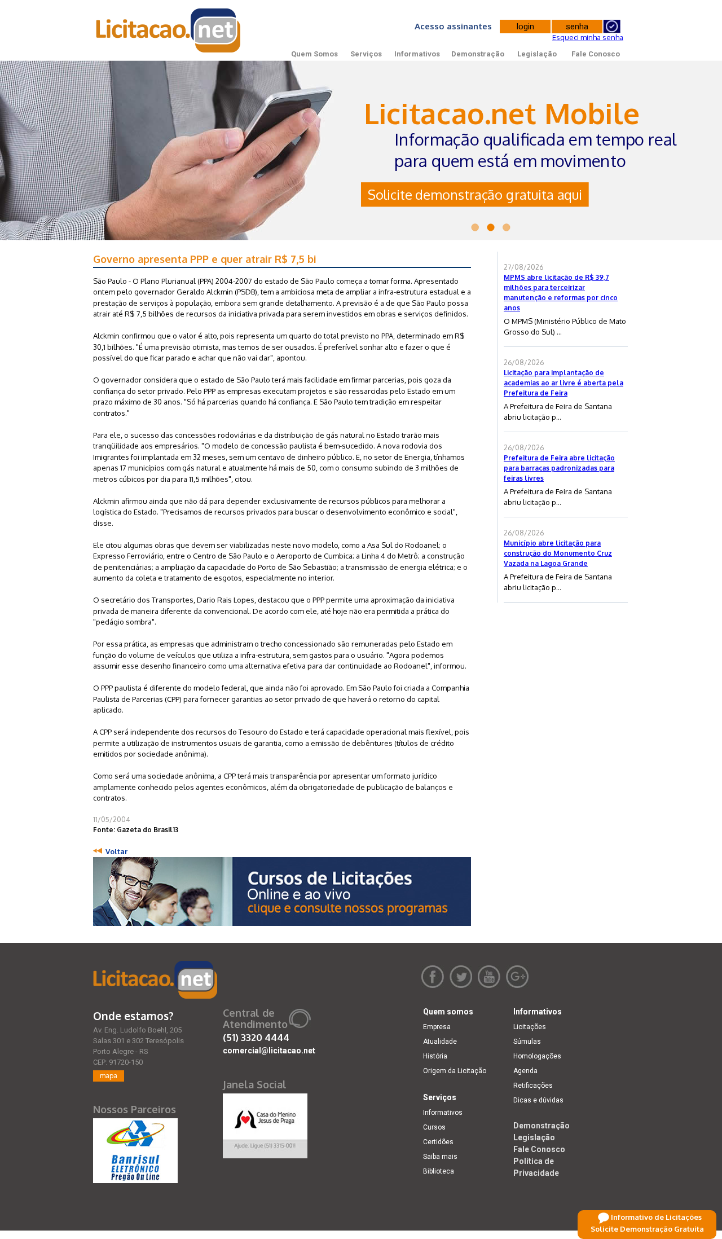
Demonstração (477, 54)
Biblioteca (438, 1171)
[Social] (265, 1123)
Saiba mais (440, 1157)
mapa (108, 1075)
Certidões (438, 1142)
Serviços (366, 54)
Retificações (533, 1085)
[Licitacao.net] (155, 980)
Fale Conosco (595, 54)
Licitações (529, 1027)
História (435, 1056)
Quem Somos (314, 54)
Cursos (434, 1127)
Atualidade (440, 1041)
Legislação (537, 54)
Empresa (437, 1027)
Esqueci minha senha (587, 37)
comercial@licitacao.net (269, 1050)
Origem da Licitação (454, 1071)
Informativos (417, 54)
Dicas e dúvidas (538, 1100)
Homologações (537, 1056)
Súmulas (527, 1041)
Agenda (525, 1071)
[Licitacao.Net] (169, 30)
